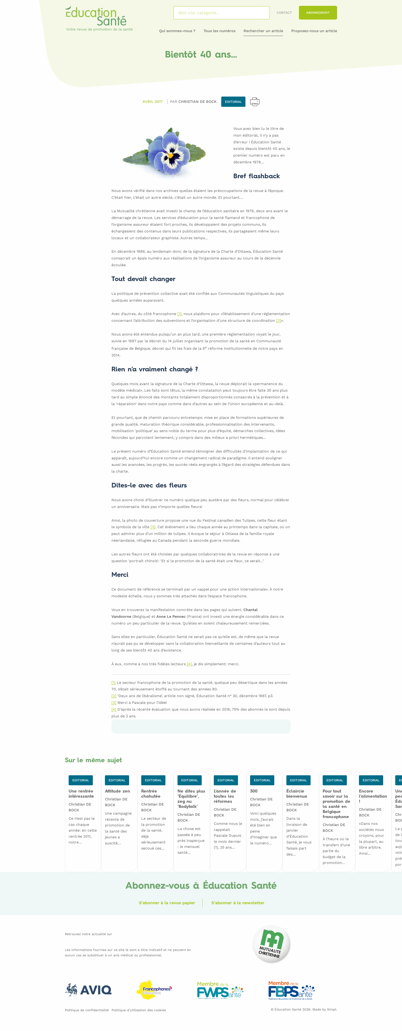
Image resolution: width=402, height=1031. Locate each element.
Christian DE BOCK (197, 101)
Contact (284, 12)
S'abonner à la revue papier (167, 902)
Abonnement (318, 12)
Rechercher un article (263, 31)
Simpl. (332, 1009)
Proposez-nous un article (314, 31)
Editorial (233, 102)
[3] (153, 527)
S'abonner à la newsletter (238, 902)
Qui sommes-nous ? (177, 31)
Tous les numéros (219, 31)
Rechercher (260, 12)
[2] (278, 321)
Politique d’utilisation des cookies (139, 1010)
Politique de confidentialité (87, 1010)
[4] (189, 664)
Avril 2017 (153, 101)
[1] (179, 314)
